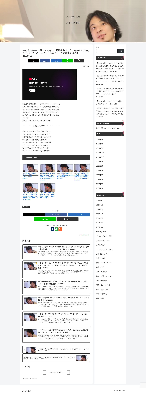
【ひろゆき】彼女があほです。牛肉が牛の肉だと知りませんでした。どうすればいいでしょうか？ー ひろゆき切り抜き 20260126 (110, 80)
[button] (79, 60)
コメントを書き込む (56, 372)
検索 (97, 47)
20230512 (26, 206)
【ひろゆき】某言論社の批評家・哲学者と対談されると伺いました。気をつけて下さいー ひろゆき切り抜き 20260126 (110, 93)
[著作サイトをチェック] (52, 229)
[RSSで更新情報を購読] (60, 229)
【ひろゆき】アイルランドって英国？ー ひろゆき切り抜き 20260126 (110, 102)
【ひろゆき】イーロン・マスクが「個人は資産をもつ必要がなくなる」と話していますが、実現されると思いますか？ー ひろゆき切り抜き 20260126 (110, 67)
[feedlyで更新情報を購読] (56, 229)
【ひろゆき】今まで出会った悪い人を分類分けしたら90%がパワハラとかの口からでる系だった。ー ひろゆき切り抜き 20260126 (110, 112)
